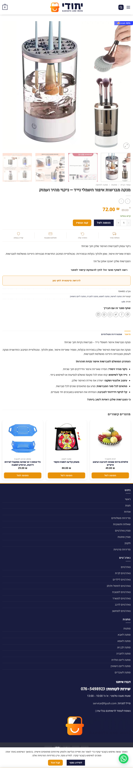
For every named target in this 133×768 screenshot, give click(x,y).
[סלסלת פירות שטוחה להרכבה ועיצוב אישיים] (110, 438)
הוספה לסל (103, 222)
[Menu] (128, 7)
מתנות (114, 184)
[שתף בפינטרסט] (104, 314)
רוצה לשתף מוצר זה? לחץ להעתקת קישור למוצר (99, 270)
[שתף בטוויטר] (116, 314)
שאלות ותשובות (122, 524)
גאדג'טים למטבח (121, 592)
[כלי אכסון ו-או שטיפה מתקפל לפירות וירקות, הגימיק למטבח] (23, 438)
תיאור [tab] (127, 334)
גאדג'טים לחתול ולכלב (119, 586)
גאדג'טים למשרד (121, 598)
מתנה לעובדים (123, 672)
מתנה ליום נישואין (78, 296)
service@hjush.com (105, 703)
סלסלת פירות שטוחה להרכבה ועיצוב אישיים (110, 463)
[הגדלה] (126, 146)
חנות (128, 505)
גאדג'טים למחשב (121, 611)
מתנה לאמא (104, 296)
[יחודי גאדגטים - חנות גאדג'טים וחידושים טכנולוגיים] (66, 7)
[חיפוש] (121, 7)
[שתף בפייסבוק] (121, 314)
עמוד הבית (126, 184)
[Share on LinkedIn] (98, 314)
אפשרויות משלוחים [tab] (111, 334)
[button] (123, 758)
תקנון (128, 543)
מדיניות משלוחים (121, 518)
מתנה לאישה (102, 184)
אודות (127, 511)
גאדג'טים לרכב (123, 604)
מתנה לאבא (124, 634)
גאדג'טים (126, 567)
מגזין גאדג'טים (123, 530)
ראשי (128, 499)
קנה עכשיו (82, 222)
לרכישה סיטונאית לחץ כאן (66, 280)
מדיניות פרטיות (122, 549)
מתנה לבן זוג (124, 647)
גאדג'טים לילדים (122, 579)
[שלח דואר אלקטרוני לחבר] (110, 314)
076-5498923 (93, 689)
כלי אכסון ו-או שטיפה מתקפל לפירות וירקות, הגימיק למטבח (23, 463)
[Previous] (124, 85)
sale (123, 301)
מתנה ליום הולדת (121, 660)
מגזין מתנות (124, 537)
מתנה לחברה (92, 296)
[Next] (7, 85)
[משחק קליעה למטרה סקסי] (66, 438)
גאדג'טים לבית (123, 573)
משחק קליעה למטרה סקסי (66, 462)
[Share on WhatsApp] (127, 314)
